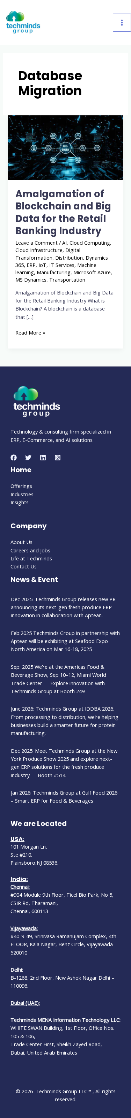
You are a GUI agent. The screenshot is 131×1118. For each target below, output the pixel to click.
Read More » (30, 332)
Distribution (69, 257)
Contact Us (23, 566)
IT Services (61, 264)
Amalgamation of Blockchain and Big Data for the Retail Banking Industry (63, 212)
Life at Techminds (31, 558)
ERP (31, 264)
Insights (19, 502)
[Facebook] (13, 457)
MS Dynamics (30, 279)
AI (64, 242)
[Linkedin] (43, 457)
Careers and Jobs (30, 550)
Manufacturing (54, 272)
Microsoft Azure (92, 272)
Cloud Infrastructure (39, 249)
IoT (42, 264)
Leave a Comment (36, 242)
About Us (21, 541)
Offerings (21, 485)
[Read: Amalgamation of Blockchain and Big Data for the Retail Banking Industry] (65, 147)
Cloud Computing (90, 242)
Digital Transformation (47, 253)
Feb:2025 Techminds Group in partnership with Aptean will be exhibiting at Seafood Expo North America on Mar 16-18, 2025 (65, 641)
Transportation (67, 279)
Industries (22, 494)
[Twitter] (28, 457)
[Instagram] (57, 457)
